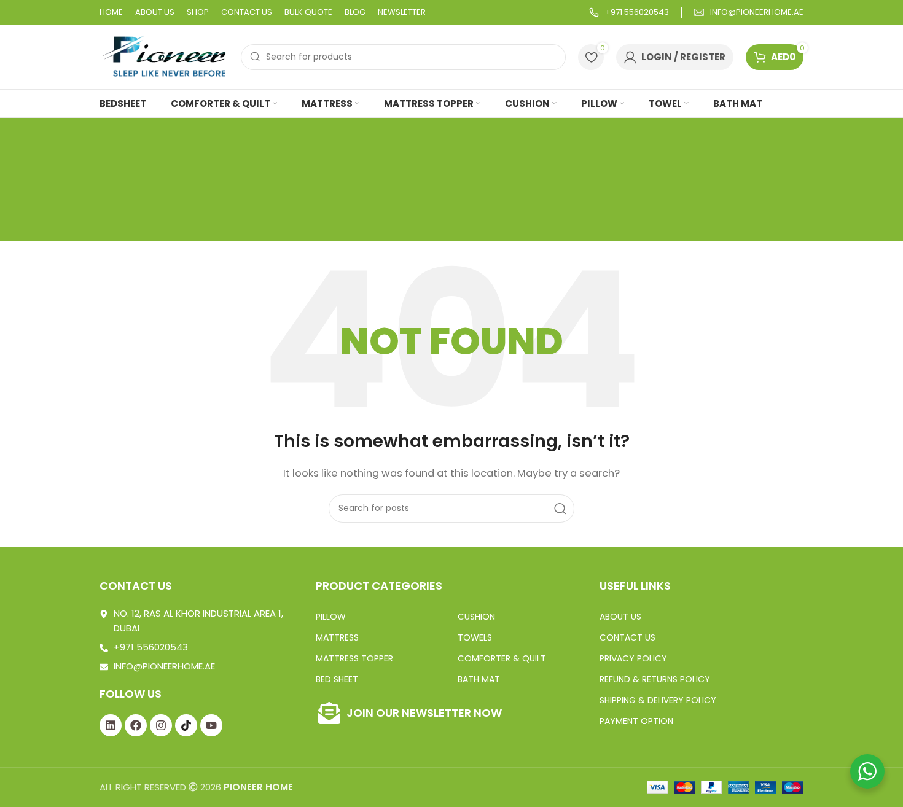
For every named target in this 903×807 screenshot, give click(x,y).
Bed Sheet (337, 679)
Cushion (476, 616)
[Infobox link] (629, 12)
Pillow (331, 616)
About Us (620, 616)
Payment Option (636, 721)
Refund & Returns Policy (655, 679)
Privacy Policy (633, 658)
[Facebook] (136, 725)
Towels (475, 637)
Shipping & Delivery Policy (658, 700)
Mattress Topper (354, 658)
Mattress (337, 637)
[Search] (560, 508)
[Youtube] (211, 725)
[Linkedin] (111, 725)
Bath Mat (479, 679)
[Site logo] (164, 56)
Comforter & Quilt (502, 658)
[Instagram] (161, 725)
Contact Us (627, 637)
